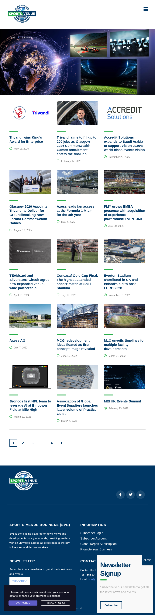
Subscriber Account (93, 538)
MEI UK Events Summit (122, 401)
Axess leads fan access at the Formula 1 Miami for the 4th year (76, 211)
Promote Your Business (96, 549)
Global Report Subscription (98, 544)
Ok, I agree (23, 603)
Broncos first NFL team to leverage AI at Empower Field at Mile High (30, 405)
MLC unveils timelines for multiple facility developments (124, 345)
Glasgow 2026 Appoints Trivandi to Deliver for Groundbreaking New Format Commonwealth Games (28, 215)
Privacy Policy (56, 603)
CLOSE (147, 560)
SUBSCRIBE (19, 581)
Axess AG (17, 340)
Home (12, 37)
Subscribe (111, 605)
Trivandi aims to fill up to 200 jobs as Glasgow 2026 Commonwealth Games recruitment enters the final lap (77, 146)
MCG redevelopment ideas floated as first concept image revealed (76, 345)
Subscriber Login (91, 533)
